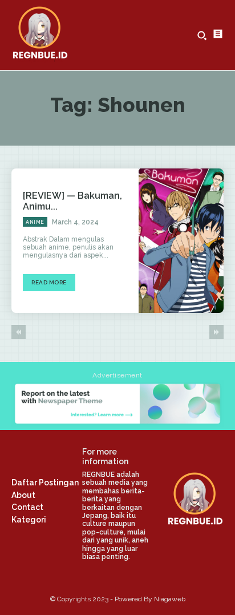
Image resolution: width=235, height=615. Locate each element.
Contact (27, 507)
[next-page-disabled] (216, 332)
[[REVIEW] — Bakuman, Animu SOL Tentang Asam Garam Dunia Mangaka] (181, 240)
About (23, 495)
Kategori (28, 519)
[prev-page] (18, 332)
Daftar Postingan (45, 482)
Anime (35, 222)
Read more (49, 282)
